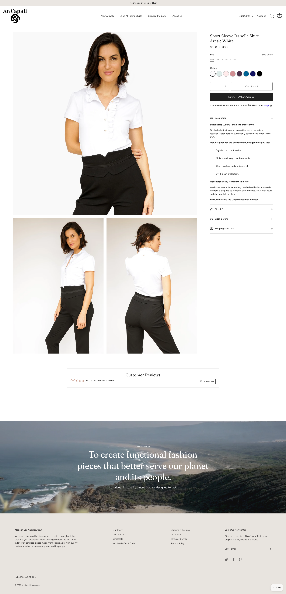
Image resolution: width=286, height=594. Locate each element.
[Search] (272, 16)
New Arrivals (107, 15)
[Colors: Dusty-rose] (232, 73)
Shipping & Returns (224, 228)
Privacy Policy (178, 543)
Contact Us (118, 534)
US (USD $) (244, 15)
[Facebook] (233, 559)
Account (261, 15)
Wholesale (118, 539)
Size (241, 54)
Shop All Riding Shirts (131, 15)
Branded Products (157, 15)
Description (220, 118)
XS (218, 59)
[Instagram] (240, 559)
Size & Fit (219, 209)
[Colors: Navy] (252, 73)
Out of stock (251, 86)
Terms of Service (179, 539)
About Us (177, 15)
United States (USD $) (24, 577)
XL (235, 59)
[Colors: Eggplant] (239, 73)
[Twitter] (226, 559)
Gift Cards (176, 534)
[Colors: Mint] (219, 73)
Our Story (118, 530)
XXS (212, 59)
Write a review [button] (207, 381)
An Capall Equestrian (30, 585)
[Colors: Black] (259, 73)
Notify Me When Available (241, 97)
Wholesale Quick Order (124, 543)
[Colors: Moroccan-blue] (246, 73)
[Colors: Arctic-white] (212, 73)
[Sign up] (269, 548)
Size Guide (267, 54)
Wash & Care (221, 218)
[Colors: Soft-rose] (226, 73)
